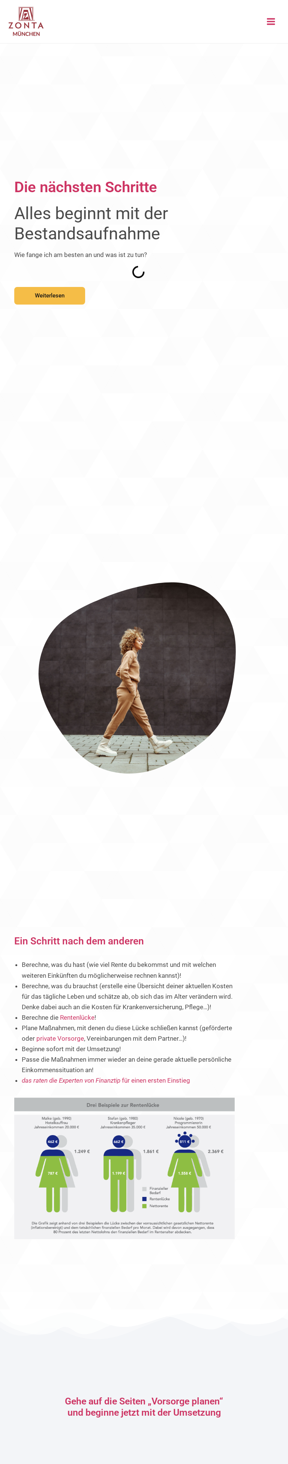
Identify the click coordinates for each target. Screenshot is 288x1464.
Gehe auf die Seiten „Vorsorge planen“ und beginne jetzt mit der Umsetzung (144, 1407)
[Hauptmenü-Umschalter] (271, 21)
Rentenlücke (77, 1017)
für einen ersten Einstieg (106, 1080)
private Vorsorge (60, 1038)
